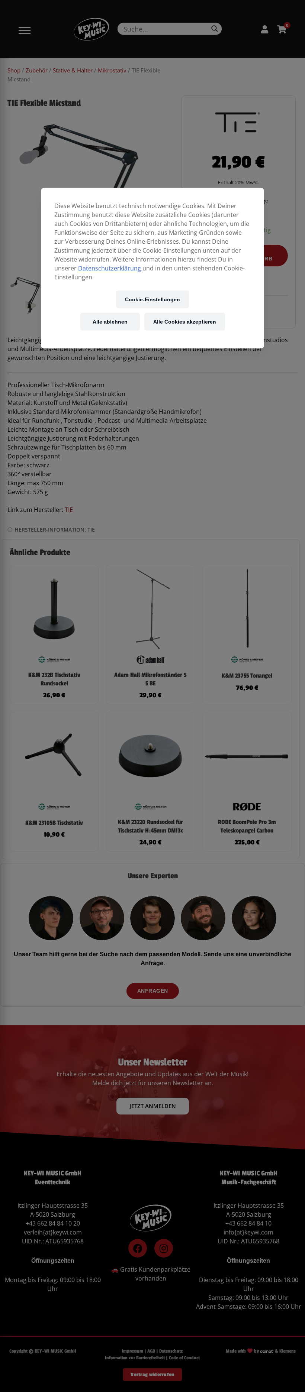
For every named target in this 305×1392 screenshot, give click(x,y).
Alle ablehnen (110, 321)
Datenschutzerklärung (110, 268)
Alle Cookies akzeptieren (184, 321)
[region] (152, 268)
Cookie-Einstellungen (152, 299)
